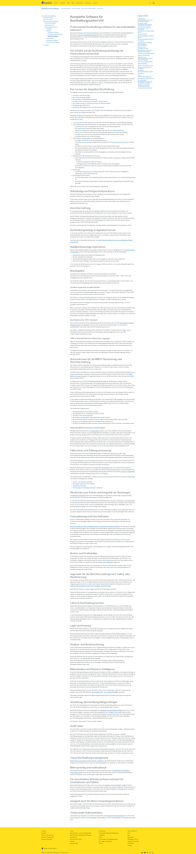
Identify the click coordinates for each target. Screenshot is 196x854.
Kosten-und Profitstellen (144, 55)
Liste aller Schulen (76, 8)
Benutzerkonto (73, 837)
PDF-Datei (93, 818)
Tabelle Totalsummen (85, 165)
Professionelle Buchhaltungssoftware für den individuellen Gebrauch (145, 20)
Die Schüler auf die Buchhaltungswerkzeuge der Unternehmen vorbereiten (145, 25)
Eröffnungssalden (117, 130)
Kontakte (130, 845)
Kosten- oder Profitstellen (105, 562)
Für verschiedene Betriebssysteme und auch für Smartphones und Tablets (145, 82)
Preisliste (72, 841)
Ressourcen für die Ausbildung (88, 8)
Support (95, 3)
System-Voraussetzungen (47, 835)
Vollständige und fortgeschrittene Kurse (146, 31)
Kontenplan (76, 95)
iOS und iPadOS (116, 785)
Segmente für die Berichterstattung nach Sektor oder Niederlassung (145, 59)
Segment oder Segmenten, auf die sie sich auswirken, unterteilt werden (90, 586)
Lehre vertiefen (50, 38)
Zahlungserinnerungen (89, 488)
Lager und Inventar (142, 63)
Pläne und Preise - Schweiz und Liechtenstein (80, 833)
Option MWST (89, 411)
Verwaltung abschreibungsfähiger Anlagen (145, 71)
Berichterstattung (142, 34)
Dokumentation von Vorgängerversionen (108, 839)
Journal (77, 97)
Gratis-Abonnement (66, 8)
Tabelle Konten (83, 158)
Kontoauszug (76, 169)
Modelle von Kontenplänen (47, 837)
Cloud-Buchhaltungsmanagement (144, 76)
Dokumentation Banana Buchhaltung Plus (108, 833)
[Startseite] (46, 3)
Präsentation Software (53, 32)
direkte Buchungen (87, 142)
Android (107, 785)
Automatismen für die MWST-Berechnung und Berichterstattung (145, 44)
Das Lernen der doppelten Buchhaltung (144, 28)
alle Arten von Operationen (96, 107)
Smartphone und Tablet (52, 40)
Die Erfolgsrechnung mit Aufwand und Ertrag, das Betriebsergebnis (92, 103)
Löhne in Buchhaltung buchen (145, 61)
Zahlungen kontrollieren (79, 486)
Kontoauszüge (86, 95)
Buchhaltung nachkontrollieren (81, 175)
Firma (129, 833)
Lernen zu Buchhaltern (50, 23)
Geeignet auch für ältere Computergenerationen (144, 85)
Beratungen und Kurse (133, 839)
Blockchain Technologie (79, 495)
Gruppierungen (81, 128)
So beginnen (102, 835)
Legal (42, 852)
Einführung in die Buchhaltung (55, 34)
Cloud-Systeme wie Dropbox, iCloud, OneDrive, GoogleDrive (87, 761)
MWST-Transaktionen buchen (91, 419)
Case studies (100, 8)
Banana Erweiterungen (46, 839)
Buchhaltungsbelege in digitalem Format (146, 36)
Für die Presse (131, 843)
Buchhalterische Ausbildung (50, 8)
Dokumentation (79, 3)
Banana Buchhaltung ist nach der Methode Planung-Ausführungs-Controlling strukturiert (95, 526)
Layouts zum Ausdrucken (127, 471)
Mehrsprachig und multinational (146, 78)
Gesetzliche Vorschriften (133, 841)
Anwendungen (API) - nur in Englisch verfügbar (105, 692)
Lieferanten (83, 482)
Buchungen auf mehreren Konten (119, 142)
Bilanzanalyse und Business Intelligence (145, 68)
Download (62, 3)
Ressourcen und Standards (52, 42)
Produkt (56, 3)
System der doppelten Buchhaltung (87, 35)
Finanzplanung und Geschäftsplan (146, 53)
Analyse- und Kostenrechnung (145, 65)
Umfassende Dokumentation (145, 88)
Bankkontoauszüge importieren (146, 39)
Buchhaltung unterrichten (51, 27)
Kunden (75, 482)
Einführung (49, 28)
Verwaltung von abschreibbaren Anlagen (111, 710)
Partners (101, 843)
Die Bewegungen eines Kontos (81, 105)
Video (100, 837)
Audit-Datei (140, 73)
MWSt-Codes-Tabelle (81, 415)
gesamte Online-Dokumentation (115, 816)
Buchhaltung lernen (49, 25)
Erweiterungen (95, 431)
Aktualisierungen (74, 843)
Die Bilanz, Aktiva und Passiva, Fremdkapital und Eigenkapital (90, 101)
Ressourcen (87, 3)
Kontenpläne (141, 41)
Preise (68, 3)
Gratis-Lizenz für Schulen (76, 839)
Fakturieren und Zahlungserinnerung (143, 48)
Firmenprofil (130, 837)
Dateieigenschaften (81, 122)
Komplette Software (53, 36)
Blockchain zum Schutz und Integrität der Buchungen (145, 51)
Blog (73, 3)
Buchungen (87, 97)
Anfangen (48, 30)
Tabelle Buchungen (81, 138)
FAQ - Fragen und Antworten (105, 841)
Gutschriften (86, 484)
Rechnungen (105, 468)
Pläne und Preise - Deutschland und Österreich (81, 835)
